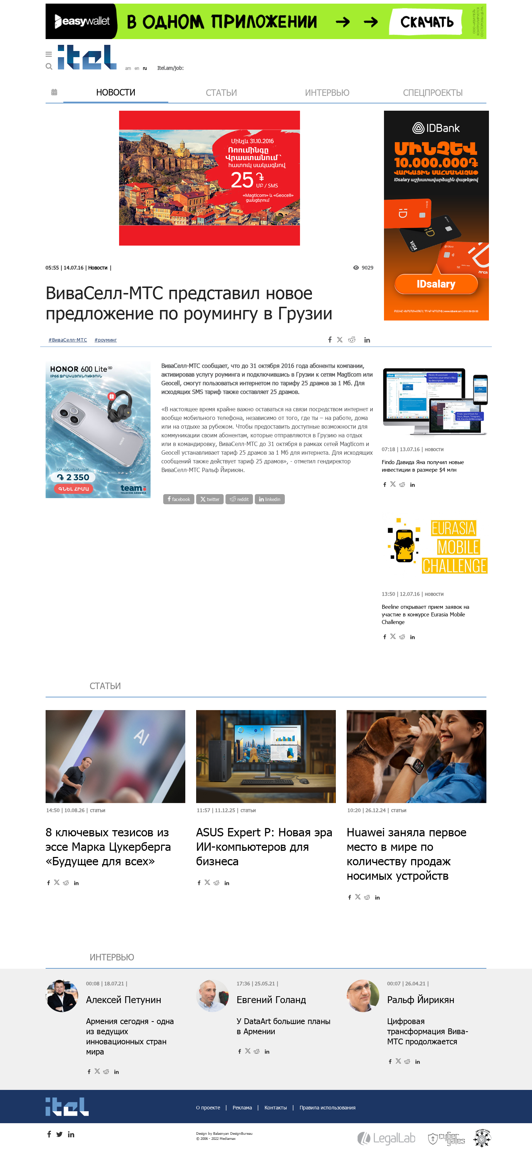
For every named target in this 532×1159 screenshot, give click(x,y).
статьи (221, 92)
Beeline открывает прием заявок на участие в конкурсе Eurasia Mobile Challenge (425, 614)
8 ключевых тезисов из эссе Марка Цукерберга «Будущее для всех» (108, 846)
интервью (327, 92)
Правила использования (327, 1107)
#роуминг (105, 340)
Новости (97, 267)
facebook (180, 499)
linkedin (272, 499)
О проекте (208, 1107)
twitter (212, 499)
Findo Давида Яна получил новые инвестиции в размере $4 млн (423, 466)
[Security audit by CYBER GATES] (447, 1138)
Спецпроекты (433, 92)
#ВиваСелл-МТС (67, 340)
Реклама (243, 1107)
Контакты (276, 1107)
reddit (242, 499)
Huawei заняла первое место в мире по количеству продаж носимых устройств (406, 853)
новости (115, 92)
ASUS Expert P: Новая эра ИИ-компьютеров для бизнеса (264, 846)
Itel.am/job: (170, 68)
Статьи (97, 810)
